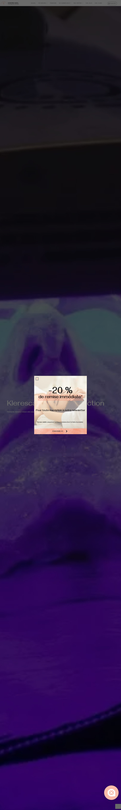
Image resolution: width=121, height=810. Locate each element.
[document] (60, 405)
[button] (37, 379)
